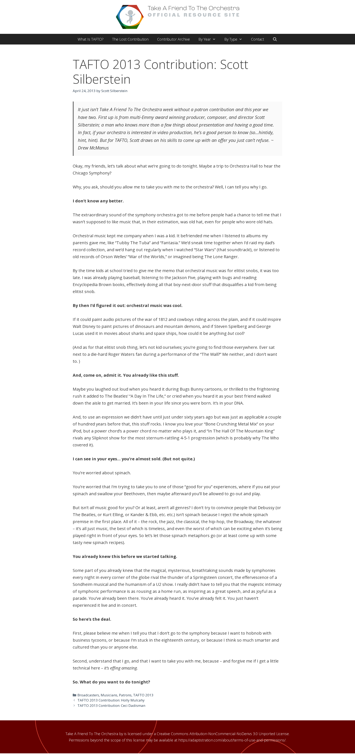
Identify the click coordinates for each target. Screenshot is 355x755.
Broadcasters (88, 695)
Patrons (125, 695)
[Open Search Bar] (275, 39)
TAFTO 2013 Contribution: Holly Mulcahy (111, 700)
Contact (257, 39)
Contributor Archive (173, 39)
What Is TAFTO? (91, 39)
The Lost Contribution (130, 39)
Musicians (109, 695)
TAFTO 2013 (143, 695)
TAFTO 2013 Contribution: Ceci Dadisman (111, 705)
